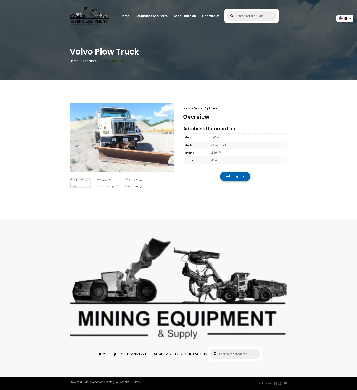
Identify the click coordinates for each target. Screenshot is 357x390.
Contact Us (210, 16)
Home (124, 16)
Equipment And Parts (152, 16)
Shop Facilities (185, 16)
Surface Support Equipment (200, 108)
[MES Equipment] (89, 16)
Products (90, 61)
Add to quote (235, 176)
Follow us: (265, 383)
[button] (345, 18)
